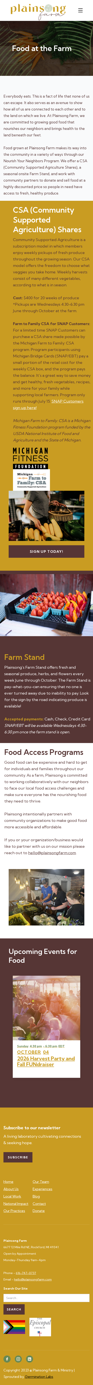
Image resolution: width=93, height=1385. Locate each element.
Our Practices (14, 1211)
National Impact (15, 1203)
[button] (82, 10)
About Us (11, 1189)
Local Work (12, 1196)
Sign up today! (46, 551)
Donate (39, 1211)
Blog (36, 1196)
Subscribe (18, 1157)
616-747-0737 (26, 1273)
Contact (39, 1203)
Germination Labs (39, 1376)
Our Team (41, 1181)
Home (8, 1181)
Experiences (42, 1189)
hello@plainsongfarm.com (52, 852)
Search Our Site (15, 1288)
